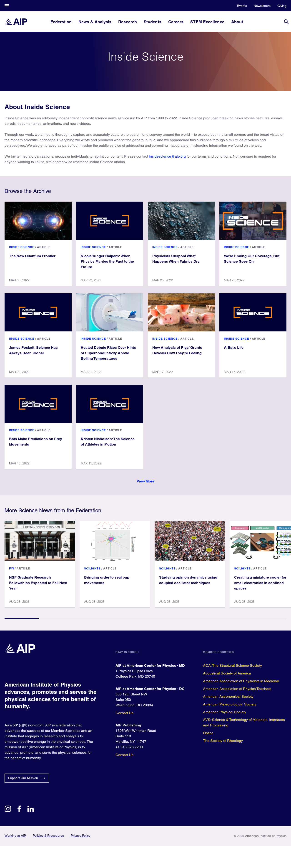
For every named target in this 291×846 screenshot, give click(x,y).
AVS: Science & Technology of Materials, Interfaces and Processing (244, 722)
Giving (281, 6)
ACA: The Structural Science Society (232, 665)
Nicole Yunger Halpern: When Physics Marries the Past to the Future (107, 261)
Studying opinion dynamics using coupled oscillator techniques (188, 580)
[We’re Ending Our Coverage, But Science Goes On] (252, 221)
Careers (176, 21)
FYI (11, 568)
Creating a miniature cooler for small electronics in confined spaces (260, 582)
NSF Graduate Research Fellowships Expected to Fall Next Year (38, 582)
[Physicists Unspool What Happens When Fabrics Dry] (181, 221)
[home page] (16, 21)
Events (242, 6)
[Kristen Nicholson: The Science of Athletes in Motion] (109, 404)
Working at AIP (15, 835)
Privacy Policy (80, 835)
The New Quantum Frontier (32, 256)
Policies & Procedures (48, 835)
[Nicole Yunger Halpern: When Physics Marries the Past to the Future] (109, 221)
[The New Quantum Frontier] (38, 221)
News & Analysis (94, 21)
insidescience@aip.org (167, 156)
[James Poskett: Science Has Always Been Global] (38, 312)
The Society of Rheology (223, 740)
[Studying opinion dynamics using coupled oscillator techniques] (190, 541)
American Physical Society (224, 712)
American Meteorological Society (229, 704)
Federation (61, 21)
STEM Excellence (207, 21)
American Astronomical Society (228, 696)
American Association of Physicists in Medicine (241, 681)
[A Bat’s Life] (252, 312)
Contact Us (124, 713)
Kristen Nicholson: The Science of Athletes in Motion (108, 441)
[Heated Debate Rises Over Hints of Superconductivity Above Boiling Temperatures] (109, 312)
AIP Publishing (128, 725)
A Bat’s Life (233, 347)
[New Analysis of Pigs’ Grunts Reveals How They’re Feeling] (181, 312)
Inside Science (21, 247)
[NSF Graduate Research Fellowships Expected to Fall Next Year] (40, 541)
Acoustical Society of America (227, 673)
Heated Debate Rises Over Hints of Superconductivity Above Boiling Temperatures (108, 353)
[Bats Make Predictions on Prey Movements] (38, 404)
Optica (208, 733)
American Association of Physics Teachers (237, 689)
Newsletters (262, 6)
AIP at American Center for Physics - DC (150, 689)
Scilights (92, 568)
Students (152, 21)
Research (127, 21)
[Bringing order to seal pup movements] (115, 541)
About (237, 21)
